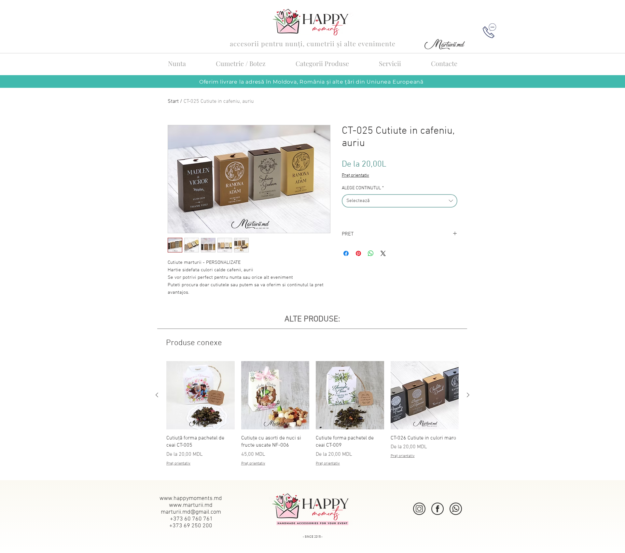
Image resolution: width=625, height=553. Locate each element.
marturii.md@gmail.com (191, 512)
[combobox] (399, 201)
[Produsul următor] (468, 395)
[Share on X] (383, 253)
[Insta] (419, 509)
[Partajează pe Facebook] (346, 253)
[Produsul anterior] (157, 395)
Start (173, 101)
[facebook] (437, 509)
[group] (312, 417)
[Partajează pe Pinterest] (358, 253)
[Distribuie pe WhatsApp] (371, 253)
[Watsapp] (456, 509)
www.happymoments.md (191, 498)
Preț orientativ (355, 175)
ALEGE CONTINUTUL (363, 188)
